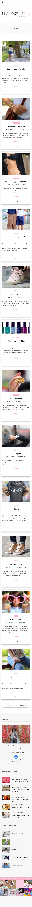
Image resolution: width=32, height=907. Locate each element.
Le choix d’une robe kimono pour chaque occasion (20, 808)
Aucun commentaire (20, 344)
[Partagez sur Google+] (17, 91)
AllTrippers (16, 761)
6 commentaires (21, 72)
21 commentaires (21, 622)
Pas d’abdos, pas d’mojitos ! (16, 181)
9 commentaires (21, 401)
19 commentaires (22, 456)
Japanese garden (16, 677)
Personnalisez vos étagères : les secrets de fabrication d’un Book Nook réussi (20, 789)
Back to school (16, 619)
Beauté (16, 337)
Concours (16, 122)
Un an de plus (15, 841)
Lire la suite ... (16, 86)
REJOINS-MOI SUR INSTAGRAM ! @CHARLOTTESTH (16, 878)
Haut (16, 903)
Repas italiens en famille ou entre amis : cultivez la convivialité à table (21, 799)
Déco (13, 785)
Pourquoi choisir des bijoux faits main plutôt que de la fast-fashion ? (21, 817)
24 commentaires (21, 184)
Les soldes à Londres (17, 833)
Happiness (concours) (16, 126)
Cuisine (16, 394)
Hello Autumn (16, 564)
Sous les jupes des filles (16, 69)
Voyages (14, 855)
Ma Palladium (16, 294)
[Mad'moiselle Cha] (16, 14)
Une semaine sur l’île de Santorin (21, 857)
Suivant (22, 705)
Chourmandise (16, 398)
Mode (16, 65)
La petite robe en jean (17, 865)
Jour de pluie (16, 454)
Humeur (16, 178)
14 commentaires (21, 240)
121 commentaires (21, 129)
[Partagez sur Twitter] (15, 91)
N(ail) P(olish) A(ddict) (16, 341)
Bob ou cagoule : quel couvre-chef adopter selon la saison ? (20, 780)
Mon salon (14, 849)
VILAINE (16, 509)
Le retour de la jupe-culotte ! (16, 237)
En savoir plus (16, 764)
